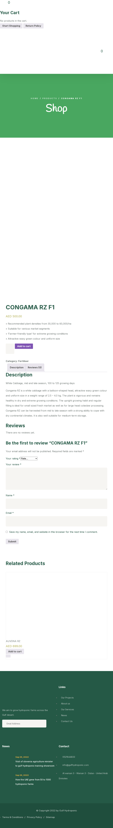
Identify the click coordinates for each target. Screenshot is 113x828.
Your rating (13, 458)
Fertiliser (23, 361)
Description (17, 367)
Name (10, 495)
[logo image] (25, 51)
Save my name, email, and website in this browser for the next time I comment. (53, 531)
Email (10, 512)
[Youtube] (12, 736)
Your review (13, 464)
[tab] (16, 367)
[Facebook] (5, 736)
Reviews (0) (35, 367)
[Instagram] (20, 736)
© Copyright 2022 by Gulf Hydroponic (56, 810)
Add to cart (24, 346)
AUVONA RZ (13, 641)
